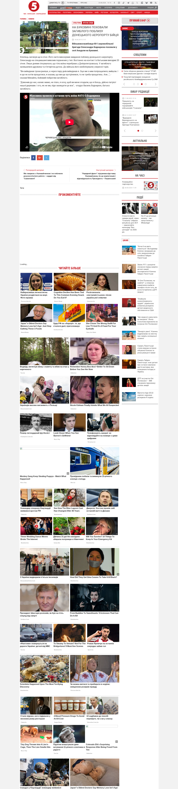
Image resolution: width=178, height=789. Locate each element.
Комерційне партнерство (127, 183)
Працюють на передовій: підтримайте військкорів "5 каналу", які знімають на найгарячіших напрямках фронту (132, 108)
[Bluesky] (146, 3)
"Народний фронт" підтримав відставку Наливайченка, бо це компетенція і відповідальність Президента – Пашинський (96, 176)
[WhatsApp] (132, 3)
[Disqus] (69, 232)
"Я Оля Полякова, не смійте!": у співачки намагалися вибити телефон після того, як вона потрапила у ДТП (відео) (147, 286)
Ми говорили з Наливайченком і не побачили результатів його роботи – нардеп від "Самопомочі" (43, 176)
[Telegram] (128, 3)
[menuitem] (53, 8)
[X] (137, 3)
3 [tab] (142, 84)
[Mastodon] (142, 3)
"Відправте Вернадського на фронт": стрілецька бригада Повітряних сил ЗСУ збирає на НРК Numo (130, 124)
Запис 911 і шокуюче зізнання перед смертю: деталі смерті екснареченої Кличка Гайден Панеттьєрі (147, 269)
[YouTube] (151, 3)
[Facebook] (114, 3)
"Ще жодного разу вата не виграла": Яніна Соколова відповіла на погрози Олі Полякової (147, 320)
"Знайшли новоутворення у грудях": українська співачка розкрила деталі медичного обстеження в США (145, 304)
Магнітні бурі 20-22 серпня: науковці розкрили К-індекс (145, 395)
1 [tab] (134, 84)
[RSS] (155, 3)
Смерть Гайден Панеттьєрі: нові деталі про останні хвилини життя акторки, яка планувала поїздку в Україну (147, 366)
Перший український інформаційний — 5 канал (34, 8)
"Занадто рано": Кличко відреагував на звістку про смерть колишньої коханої (147, 334)
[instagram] (119, 3)
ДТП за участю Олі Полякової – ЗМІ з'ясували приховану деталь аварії (146, 381)
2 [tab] (138, 84)
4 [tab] (146, 84)
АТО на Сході (88, 23)
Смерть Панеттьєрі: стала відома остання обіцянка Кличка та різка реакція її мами (146, 349)
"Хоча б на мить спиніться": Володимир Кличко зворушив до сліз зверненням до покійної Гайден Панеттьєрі (147, 252)
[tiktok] (123, 3)
